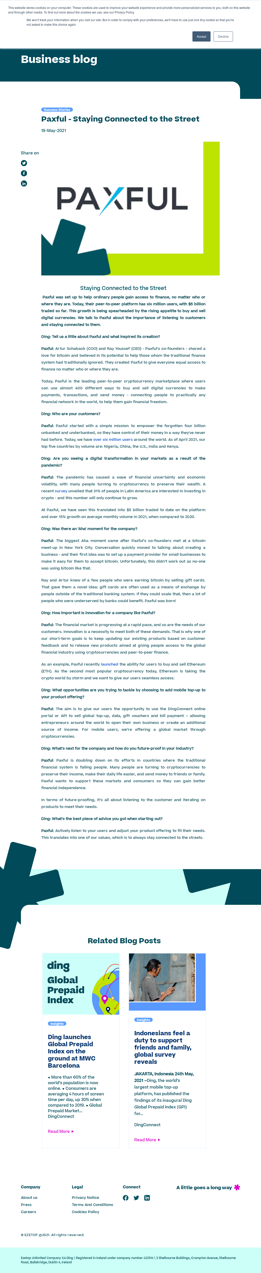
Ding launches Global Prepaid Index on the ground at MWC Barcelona (71, 1051)
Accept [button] (201, 36)
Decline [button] (223, 36)
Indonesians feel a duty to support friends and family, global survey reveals (162, 1047)
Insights (57, 1024)
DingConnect (61, 1116)
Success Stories (57, 110)
